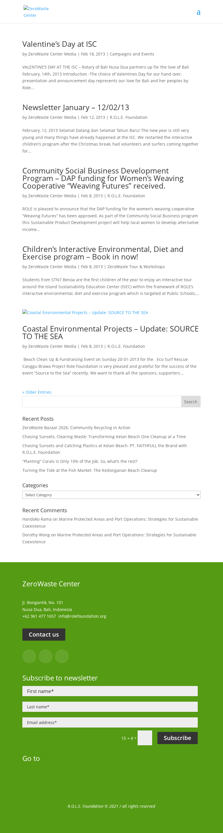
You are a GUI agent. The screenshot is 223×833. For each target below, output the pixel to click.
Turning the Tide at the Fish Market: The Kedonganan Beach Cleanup (89, 470)
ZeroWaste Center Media (52, 54)
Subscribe (177, 738)
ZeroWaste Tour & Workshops (136, 266)
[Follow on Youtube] (62, 656)
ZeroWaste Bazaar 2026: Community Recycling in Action (76, 427)
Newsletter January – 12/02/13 (75, 107)
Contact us (44, 634)
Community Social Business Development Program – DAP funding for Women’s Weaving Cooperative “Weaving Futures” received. (103, 178)
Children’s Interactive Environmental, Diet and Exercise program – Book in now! (103, 253)
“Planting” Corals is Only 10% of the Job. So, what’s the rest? (79, 461)
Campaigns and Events (132, 54)
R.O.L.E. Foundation (129, 117)
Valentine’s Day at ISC (59, 44)
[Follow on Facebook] (29, 656)
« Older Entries (36, 392)
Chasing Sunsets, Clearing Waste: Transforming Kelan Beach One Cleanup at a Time (104, 436)
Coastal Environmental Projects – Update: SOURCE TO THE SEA (110, 332)
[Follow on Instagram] (46, 656)
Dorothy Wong (36, 535)
